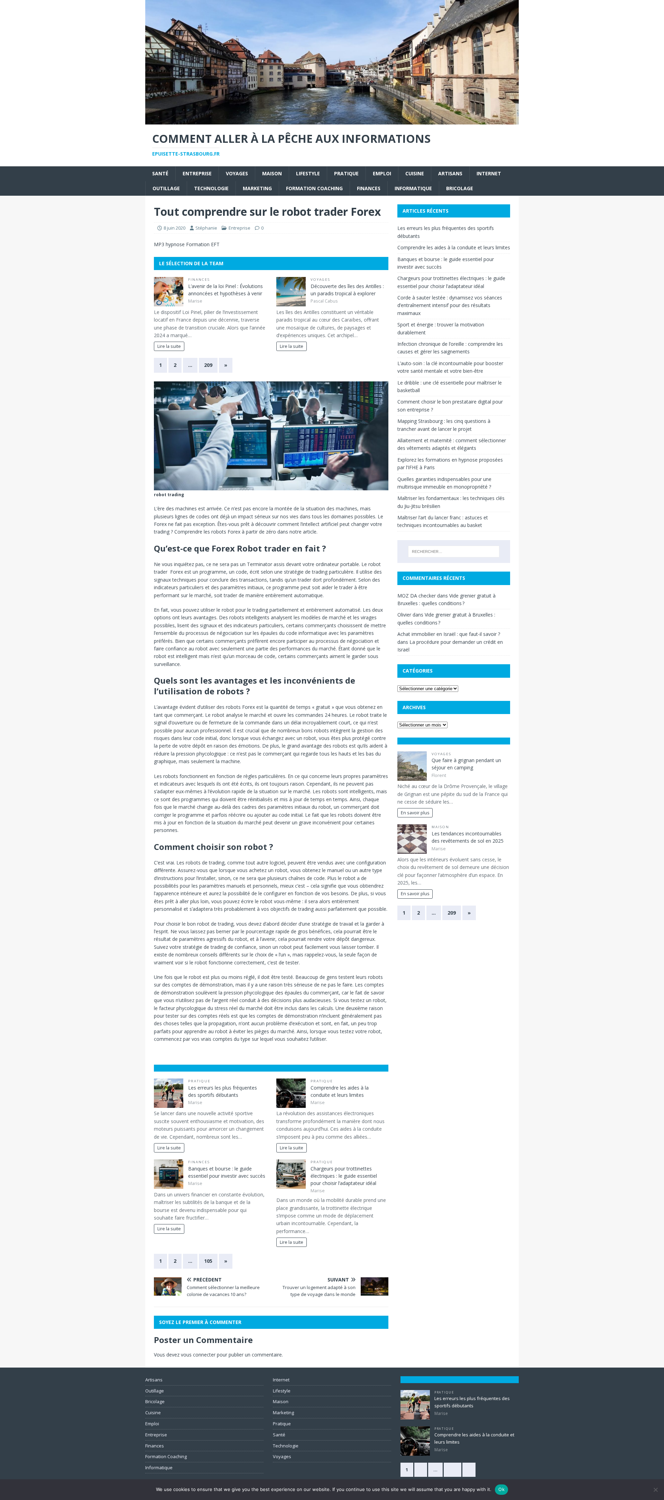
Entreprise (197, 173)
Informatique (413, 188)
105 (208, 1261)
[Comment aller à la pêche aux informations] (332, 120)
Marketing (257, 188)
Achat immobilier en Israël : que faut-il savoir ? (448, 634)
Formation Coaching (314, 188)
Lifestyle (308, 173)
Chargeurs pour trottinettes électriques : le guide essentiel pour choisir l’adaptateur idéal (344, 1175)
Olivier (404, 614)
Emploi (382, 173)
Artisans (450, 173)
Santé (160, 173)
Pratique (346, 173)
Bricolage (459, 188)
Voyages (237, 173)
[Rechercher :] (454, 551)
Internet (489, 173)
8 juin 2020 (174, 228)
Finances (368, 188)
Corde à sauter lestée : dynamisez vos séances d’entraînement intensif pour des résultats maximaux (449, 305)
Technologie (211, 188)
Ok (501, 1489)
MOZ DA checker (416, 595)
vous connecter (198, 1354)
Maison (272, 173)
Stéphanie (206, 228)
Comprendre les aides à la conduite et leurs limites (453, 247)
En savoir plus (415, 813)
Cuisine (414, 173)
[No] (655, 1489)
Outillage (166, 188)
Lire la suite (169, 346)
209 (208, 365)
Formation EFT (203, 244)
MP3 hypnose (169, 244)
